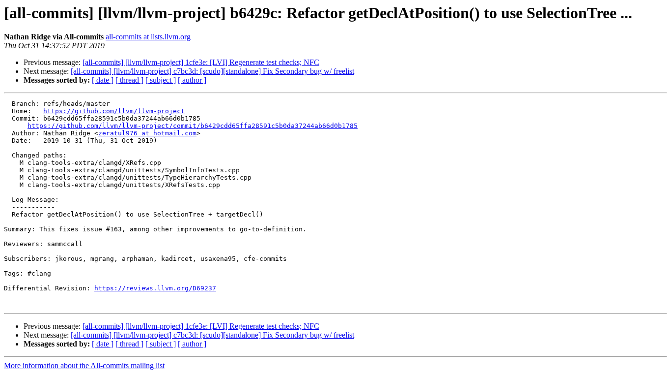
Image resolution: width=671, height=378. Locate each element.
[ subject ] (160, 80)
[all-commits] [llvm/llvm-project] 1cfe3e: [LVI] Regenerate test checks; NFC (201, 62)
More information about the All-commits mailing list (84, 365)
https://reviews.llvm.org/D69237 (155, 288)
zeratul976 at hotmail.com (147, 133)
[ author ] (192, 80)
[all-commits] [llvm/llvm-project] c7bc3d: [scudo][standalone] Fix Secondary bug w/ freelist (212, 71)
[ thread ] (129, 80)
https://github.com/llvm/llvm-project (114, 111)
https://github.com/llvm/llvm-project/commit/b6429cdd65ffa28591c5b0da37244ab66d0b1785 (193, 125)
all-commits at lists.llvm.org (148, 36)
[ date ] (102, 80)
